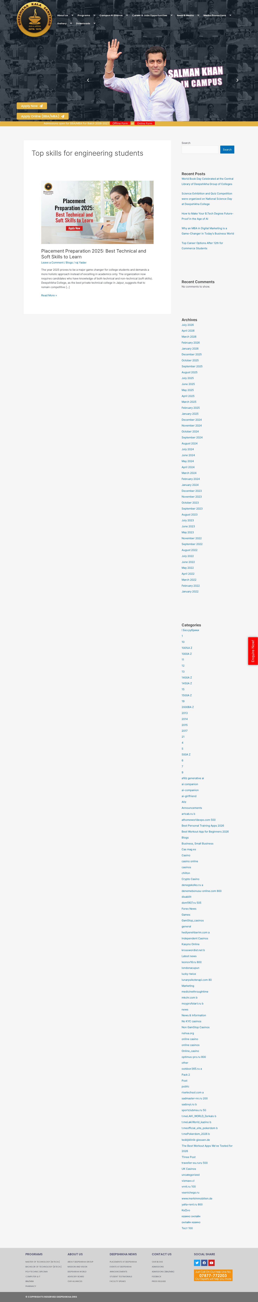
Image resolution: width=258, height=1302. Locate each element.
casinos (186, 867)
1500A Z (187, 695)
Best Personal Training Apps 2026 (203, 825)
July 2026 (188, 325)
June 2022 (188, 562)
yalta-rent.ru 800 (192, 1204)
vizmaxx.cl (188, 1180)
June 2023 (188, 526)
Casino (186, 855)
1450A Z (187, 683)
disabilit (186, 896)
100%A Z (187, 648)
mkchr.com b (189, 997)
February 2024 (191, 479)
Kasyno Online (191, 944)
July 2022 (188, 556)
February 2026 (191, 342)
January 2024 (190, 485)
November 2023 (192, 496)
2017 (185, 730)
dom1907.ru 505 (191, 902)
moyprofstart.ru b (192, 1003)
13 (183, 671)
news (185, 1009)
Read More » (49, 295)
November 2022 (192, 538)
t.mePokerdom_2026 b (196, 1133)
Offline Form (150, 123)
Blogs (69, 262)
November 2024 (192, 425)
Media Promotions (214, 15)
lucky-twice (189, 973)
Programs (84, 15)
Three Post (189, 1157)
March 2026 (189, 336)
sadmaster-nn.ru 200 (195, 1098)
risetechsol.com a (193, 1092)
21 (183, 736)
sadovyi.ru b (189, 1104)
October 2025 (190, 360)
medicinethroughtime (195, 991)
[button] (69, 15)
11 (183, 659)
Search (186, 143)
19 (183, 701)
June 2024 (188, 455)
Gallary (62, 23)
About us (62, 15)
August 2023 (190, 514)
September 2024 (192, 437)
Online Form (175, 123)
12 (183, 665)
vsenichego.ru (190, 1192)
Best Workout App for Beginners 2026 (205, 831)
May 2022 (188, 567)
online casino (190, 1039)
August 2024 (190, 443)
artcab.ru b (188, 813)
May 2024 (188, 461)
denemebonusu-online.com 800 (201, 891)
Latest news (189, 956)
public (185, 1086)
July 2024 (188, 449)
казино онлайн (191, 1216)
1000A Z (187, 653)
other (185, 1062)
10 (183, 642)
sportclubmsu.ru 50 (194, 1110)
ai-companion (190, 790)
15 (183, 689)
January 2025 (190, 413)
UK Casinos (189, 1168)
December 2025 (192, 354)
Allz (184, 802)
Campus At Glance (111, 15)
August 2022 (189, 550)
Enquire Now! (253, 651)
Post (184, 1080)
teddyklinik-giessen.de (196, 1139)
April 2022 (188, 573)
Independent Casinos (195, 938)
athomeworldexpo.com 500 (199, 819)
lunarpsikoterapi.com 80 (197, 979)
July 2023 (188, 520)
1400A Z (187, 677)
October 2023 (190, 502)
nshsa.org (188, 1033)
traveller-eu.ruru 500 (195, 1162)
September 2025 (192, 366)
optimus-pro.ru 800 (194, 1057)
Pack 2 (186, 1074)
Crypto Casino (190, 879)
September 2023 (192, 508)
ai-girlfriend (189, 796)
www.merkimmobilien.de (197, 1198)
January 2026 (190, 348)
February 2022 (191, 585)
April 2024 (188, 467)
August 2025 (189, 372)
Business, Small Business (197, 843)
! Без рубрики (190, 630)
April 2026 (188, 330)
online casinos (191, 1045)
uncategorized (191, 1174)
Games (186, 914)
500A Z (186, 754)
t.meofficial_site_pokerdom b (200, 1128)
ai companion (190, 784)
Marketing (188, 985)
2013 (185, 713)
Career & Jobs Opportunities (149, 15)
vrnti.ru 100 (189, 1186)
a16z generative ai (193, 778)
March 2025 (189, 401)
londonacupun (190, 968)
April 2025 (188, 396)
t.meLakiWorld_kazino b (196, 1122)
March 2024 (189, 473)
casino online (190, 861)
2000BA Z (188, 707)
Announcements (192, 808)
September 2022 (192, 544)
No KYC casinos (191, 1021)
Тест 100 (187, 1228)
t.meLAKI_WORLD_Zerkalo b (199, 1116)
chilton (186, 873)
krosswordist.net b (193, 950)
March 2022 (189, 579)
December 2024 (192, 419)
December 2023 (192, 490)
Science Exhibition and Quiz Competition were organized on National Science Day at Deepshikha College (207, 199)
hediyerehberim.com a (196, 932)
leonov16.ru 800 (191, 962)
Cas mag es (189, 849)
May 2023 (188, 532)
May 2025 (188, 390)
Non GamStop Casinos (196, 1027)
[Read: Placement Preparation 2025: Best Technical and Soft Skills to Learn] (97, 212)
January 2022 (190, 591)
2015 (185, 725)
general (186, 926)
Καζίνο (186, 1210)
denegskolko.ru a (192, 885)
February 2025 (191, 407)
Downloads (83, 23)
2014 (185, 719)
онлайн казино (191, 1222)
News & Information (194, 1015)
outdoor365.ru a (192, 1068)
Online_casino (190, 1051)
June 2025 (188, 384)
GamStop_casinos (193, 920)
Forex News (189, 908)
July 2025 (188, 378)
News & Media (185, 15)
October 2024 (190, 431)
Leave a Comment (52, 262)
